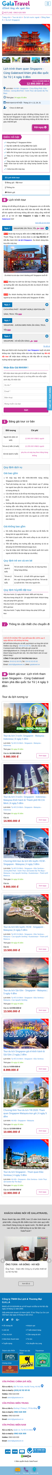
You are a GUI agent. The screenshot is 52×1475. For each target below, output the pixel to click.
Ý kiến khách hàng (34, 1330)
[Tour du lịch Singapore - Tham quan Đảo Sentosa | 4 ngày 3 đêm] (26, 1154)
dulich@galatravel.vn (17, 664)
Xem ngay (42, 756)
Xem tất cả (26, 1284)
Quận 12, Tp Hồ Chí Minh (23, 1430)
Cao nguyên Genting (19, 873)
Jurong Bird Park (17, 91)
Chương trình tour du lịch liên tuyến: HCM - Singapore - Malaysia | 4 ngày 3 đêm (24, 862)
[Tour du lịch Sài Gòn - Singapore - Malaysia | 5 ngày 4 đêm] (26, 972)
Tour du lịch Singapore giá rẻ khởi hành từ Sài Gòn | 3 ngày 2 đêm (24, 1053)
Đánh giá (11, 192)
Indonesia (7, 745)
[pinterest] (12, 1319)
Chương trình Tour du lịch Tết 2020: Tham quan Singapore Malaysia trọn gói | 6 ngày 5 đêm (25, 1113)
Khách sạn (31, 1326)
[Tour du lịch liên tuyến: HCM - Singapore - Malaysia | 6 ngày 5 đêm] (26, 909)
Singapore (24, 88)
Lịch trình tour (13, 178)
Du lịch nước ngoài (31, 17)
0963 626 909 (19, 12)
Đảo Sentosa (39, 868)
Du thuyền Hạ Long (34, 1343)
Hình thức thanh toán (11, 1339)
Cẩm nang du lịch (33, 1334)
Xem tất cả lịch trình (42, 223)
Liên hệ (6, 1330)
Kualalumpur (34, 873)
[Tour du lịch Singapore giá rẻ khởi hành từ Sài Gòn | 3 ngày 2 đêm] (26, 1034)
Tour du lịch (17, 17)
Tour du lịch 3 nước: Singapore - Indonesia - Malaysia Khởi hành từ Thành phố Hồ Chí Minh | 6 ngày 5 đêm (25, 800)
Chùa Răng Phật (36, 88)
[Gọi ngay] (26, 1469)
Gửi (26, 410)
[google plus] (17, 1319)
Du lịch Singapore (13, 20)
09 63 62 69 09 (25, 646)
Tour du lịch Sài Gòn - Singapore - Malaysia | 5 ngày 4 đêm (25, 992)
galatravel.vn (35, 664)
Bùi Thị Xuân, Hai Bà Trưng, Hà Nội (27, 1387)
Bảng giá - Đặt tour (14, 183)
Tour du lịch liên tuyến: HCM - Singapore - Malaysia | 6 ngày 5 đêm (24, 928)
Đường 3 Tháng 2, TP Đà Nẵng (26, 1408)
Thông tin (10, 187)
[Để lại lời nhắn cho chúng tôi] (18, 1469)
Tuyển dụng (7, 1343)
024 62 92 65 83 (31, 661)
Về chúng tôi (8, 1326)
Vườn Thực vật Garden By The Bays (31, 871)
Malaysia (37, 743)
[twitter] (7, 1319)
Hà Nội (16, 88)
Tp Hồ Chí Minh (17, 743)
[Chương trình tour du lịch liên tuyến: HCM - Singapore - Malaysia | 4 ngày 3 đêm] (26, 843)
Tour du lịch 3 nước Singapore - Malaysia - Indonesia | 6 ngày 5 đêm (24, 737)
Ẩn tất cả (46, 346)
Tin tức (29, 1339)
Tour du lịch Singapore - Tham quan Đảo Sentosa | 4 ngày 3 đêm (23, 1173)
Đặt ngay (39, 127)
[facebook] (2, 1319)
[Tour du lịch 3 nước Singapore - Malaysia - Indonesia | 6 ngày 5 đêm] (26, 718)
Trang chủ (6, 17)
